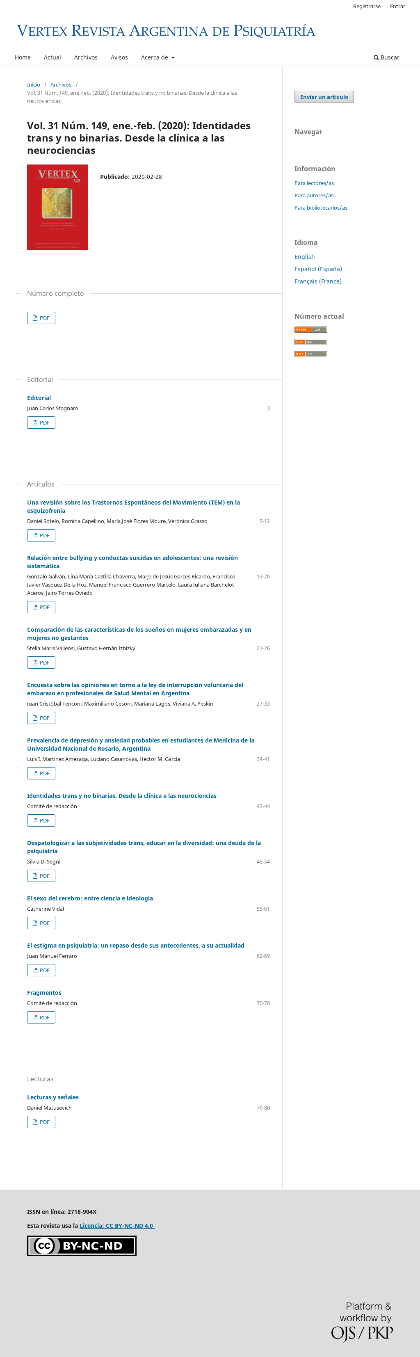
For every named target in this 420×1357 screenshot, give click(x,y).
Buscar (389, 57)
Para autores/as (313, 195)
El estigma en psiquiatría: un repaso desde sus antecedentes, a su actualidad (135, 945)
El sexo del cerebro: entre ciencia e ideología (90, 898)
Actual (52, 57)
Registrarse (367, 6)
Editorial (39, 398)
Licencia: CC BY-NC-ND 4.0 (117, 1225)
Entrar (397, 6)
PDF (44, 318)
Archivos (86, 57)
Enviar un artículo (324, 97)
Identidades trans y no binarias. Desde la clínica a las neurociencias (122, 796)
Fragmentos (44, 992)
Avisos (119, 57)
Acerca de (155, 57)
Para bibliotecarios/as (320, 207)
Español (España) (318, 269)
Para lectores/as (314, 183)
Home (23, 57)
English (304, 256)
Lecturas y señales (53, 1097)
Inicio (33, 84)
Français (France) (318, 281)
